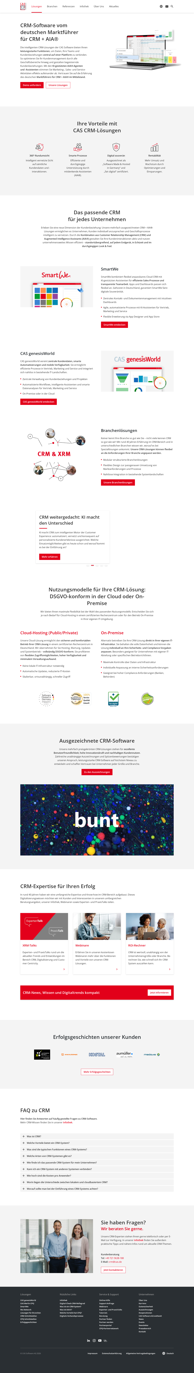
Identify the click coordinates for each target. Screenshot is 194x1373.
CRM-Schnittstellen (28, 1316)
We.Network (25, 1309)
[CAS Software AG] (23, 6)
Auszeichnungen (146, 1309)
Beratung (103, 1316)
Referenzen (68, 6)
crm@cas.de (115, 1261)
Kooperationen (145, 1312)
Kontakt (142, 1331)
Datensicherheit (146, 1306)
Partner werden (106, 1322)
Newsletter (143, 1325)
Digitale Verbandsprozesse (71, 1316)
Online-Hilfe (104, 1300)
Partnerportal (105, 1325)
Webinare (103, 1306)
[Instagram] (94, 1340)
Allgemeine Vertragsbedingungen (140, 1353)
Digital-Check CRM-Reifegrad (72, 1303)
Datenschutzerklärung (112, 1353)
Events (141, 1322)
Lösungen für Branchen (30, 1312)
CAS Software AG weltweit (150, 1316)
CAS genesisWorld (28, 1300)
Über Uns (143, 1300)
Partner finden (105, 1319)
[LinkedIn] (88, 1340)
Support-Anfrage (106, 1303)
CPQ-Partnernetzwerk (108, 1328)
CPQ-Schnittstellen (28, 1319)
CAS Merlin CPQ (27, 1303)
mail (167, 6)
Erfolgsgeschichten (28, 1322)
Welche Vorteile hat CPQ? (71, 1312)
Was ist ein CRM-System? (70, 1306)
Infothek (67, 1122)
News (141, 1319)
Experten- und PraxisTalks (110, 1309)
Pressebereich (145, 1328)
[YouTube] (100, 1340)
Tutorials (103, 1312)
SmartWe (24, 1306)
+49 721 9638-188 (114, 1258)
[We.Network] (105, 1340)
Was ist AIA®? (66, 1309)
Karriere (142, 1303)
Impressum (92, 1353)
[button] (4, 536)
